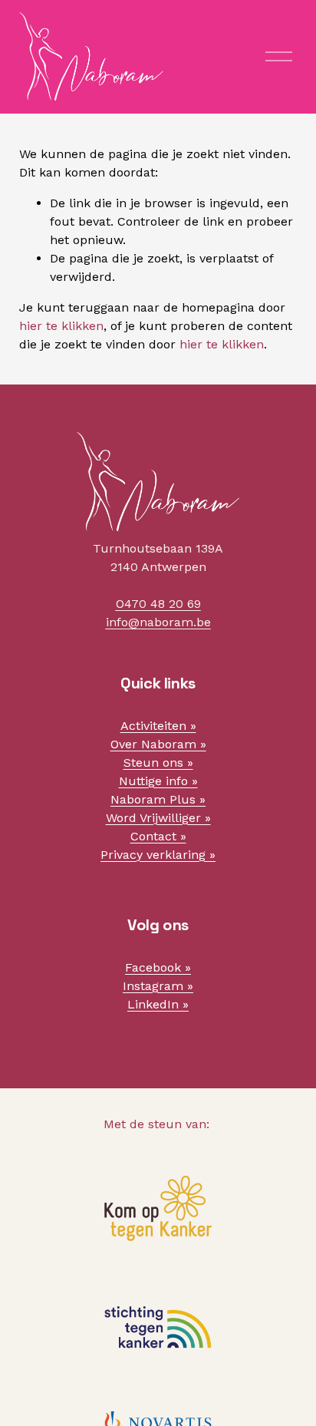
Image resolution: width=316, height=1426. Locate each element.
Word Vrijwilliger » (158, 817)
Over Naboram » (158, 744)
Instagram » (158, 986)
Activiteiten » (158, 725)
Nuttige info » (158, 781)
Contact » (158, 836)
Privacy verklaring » (158, 854)
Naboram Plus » (158, 799)
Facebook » (158, 967)
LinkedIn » (158, 1004)
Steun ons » (158, 762)
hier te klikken (61, 326)
